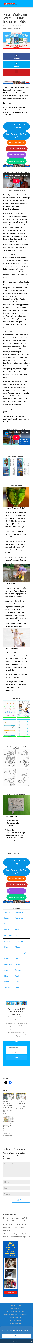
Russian (17, 930)
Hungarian (8, 964)
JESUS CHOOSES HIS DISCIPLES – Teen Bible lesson (21, 1101)
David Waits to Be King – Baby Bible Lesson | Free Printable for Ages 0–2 (15, 1227)
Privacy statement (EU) (10, 1314)
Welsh (17, 987)
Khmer (17, 958)
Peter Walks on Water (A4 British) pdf (16, 126)
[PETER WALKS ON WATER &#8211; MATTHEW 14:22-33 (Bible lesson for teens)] (8, 1096)
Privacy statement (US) (15, 1308)
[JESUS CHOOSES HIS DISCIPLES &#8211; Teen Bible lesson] (21, 1096)
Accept (16, 1335)
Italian (6, 982)
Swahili (17, 982)
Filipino (17, 947)
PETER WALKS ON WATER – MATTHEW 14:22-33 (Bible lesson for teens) (8, 1103)
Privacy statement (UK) (15, 1320)
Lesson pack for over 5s (16, 148)
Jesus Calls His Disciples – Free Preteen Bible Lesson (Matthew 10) (8, 1127)
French (6, 918)
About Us (12, 1305)
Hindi (6, 976)
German (18, 970)
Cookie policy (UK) (15, 1317)
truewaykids (8, 26)
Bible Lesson (25, 26)
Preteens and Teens (16, 155)
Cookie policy (23, 1314)
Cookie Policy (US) (12, 1311)
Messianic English (21, 953)
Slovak (6, 930)
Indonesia (18, 941)
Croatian (18, 964)
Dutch (6, 947)
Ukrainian (8, 935)
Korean (7, 924)
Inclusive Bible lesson (16, 161)
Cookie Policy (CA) (15, 1323)
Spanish (7, 912)
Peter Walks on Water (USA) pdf (16, 135)
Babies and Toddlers (16, 142)
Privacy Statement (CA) (11, 1326)
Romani (7, 958)
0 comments (16, 28)
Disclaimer (22, 1311)
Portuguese (19, 912)
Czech (6, 970)
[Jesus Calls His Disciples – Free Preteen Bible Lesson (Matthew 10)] (8, 1119)
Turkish (7, 987)
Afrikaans (18, 924)
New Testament (7, 28)
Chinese (7, 941)
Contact (19, 1305)
